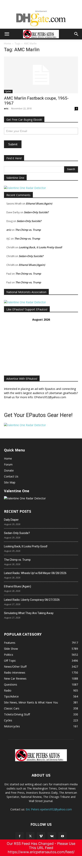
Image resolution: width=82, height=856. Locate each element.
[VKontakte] (52, 836)
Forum (8, 464)
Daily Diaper (11, 519)
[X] (30, 836)
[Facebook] (19, 836)
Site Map (9, 482)
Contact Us (11, 476)
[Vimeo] (41, 836)
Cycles (8, 91)
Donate (9, 470)
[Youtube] (62, 836)
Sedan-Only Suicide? (36, 212)
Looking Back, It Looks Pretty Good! (40, 247)
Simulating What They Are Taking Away (29, 613)
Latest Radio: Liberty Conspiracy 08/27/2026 (32, 599)
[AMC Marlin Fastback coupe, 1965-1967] (41, 75)
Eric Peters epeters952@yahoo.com (49, 809)
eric (6, 108)
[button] (6, 34)
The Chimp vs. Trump (28, 230)
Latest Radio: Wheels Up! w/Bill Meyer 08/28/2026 (35, 573)
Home (7, 43)
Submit (12, 144)
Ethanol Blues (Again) (39, 203)
